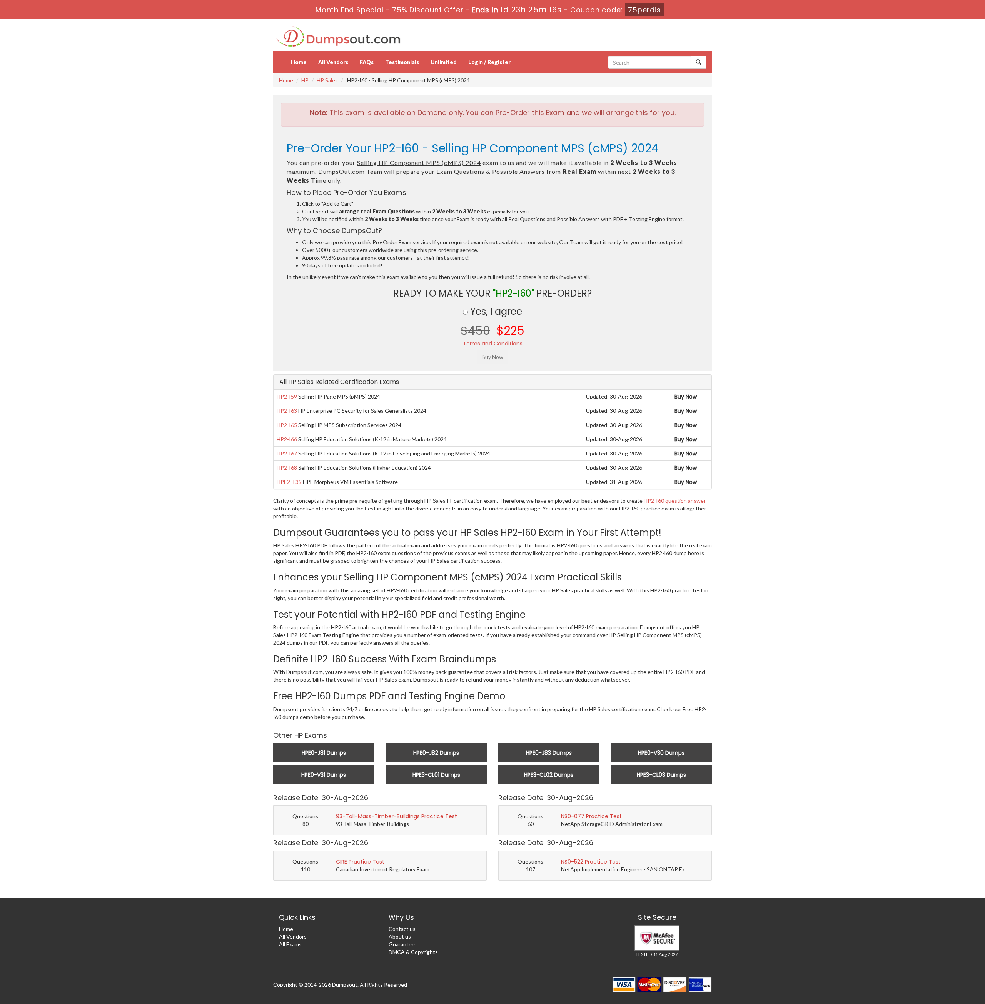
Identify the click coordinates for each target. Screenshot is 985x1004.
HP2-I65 (287, 425)
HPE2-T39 (289, 482)
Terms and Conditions (493, 343)
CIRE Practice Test (360, 862)
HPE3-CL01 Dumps (436, 775)
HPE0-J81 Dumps (324, 753)
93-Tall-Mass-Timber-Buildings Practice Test (396, 816)
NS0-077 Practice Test (591, 816)
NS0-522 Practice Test (591, 862)
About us (400, 936)
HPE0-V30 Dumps (661, 753)
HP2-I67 (287, 453)
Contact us (402, 929)
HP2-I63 (287, 410)
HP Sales (327, 80)
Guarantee (402, 944)
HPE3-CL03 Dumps (661, 775)
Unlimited (444, 62)
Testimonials (402, 62)
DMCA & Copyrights (413, 952)
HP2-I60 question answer (675, 500)
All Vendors (333, 62)
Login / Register (489, 62)
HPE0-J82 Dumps (436, 753)
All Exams (290, 944)
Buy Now (685, 396)
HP (305, 80)
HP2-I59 (287, 396)
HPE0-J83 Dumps (549, 753)
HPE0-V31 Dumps (323, 775)
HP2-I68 (287, 467)
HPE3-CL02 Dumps (548, 775)
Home (299, 62)
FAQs (367, 62)
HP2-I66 (287, 439)
